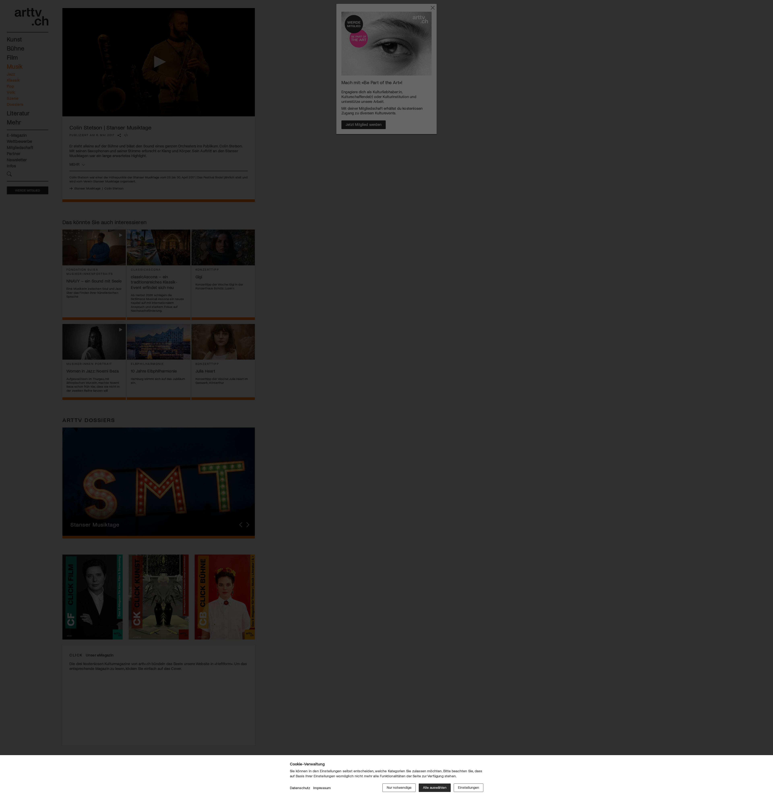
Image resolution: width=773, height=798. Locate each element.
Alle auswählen (434, 787)
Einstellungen (468, 787)
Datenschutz (300, 788)
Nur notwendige (399, 787)
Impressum (322, 788)
